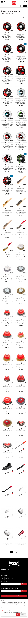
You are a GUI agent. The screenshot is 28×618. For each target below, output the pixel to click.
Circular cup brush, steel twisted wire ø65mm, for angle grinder (7, 390)
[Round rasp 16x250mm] (7, 489)
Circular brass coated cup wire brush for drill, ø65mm (21, 257)
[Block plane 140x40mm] (7, 467)
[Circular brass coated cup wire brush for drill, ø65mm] (21, 247)
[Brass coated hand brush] (7, 247)
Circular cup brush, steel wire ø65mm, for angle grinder (7, 323)
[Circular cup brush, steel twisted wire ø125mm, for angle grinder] (7, 401)
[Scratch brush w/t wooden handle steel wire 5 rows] (21, 181)
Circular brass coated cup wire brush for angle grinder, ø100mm (7, 367)
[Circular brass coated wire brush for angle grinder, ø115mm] (7, 423)
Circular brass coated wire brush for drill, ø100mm (21, 301)
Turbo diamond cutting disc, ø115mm (7, 147)
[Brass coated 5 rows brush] (7, 203)
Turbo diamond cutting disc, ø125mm (21, 147)
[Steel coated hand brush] (21, 225)
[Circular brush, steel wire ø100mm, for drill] (7, 291)
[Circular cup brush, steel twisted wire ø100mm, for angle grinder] (21, 379)
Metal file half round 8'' (20, 455)
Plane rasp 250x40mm (20, 477)
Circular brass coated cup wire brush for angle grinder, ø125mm (21, 367)
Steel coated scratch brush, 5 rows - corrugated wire (21, 213)
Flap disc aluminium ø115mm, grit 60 (21, 37)
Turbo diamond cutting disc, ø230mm (7, 169)
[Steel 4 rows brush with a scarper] (7, 225)
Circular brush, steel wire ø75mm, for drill (21, 279)
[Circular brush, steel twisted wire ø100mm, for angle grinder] (21, 423)
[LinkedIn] (9, 578)
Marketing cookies (18, 612)
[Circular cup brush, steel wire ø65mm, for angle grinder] (7, 313)
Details (3, 608)
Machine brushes (20, 254)
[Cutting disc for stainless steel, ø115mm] (21, 159)
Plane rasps (7, 474)
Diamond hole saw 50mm (20, 522)
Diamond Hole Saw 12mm (21, 500)
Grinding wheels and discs (7, 35)
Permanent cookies (14, 610)
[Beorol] (14, 2)
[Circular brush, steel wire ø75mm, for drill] (21, 269)
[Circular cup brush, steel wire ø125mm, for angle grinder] (7, 335)
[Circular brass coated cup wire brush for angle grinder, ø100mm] (7, 357)
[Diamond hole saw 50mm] (21, 511)
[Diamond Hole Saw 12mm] (21, 489)
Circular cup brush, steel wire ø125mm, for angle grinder (7, 345)
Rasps (20, 452)
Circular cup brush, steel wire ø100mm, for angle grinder (21, 323)
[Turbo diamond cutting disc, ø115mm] (7, 137)
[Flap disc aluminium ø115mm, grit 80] (7, 48)
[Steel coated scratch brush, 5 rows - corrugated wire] (21, 203)
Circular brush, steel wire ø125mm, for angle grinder (21, 412)
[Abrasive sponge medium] (21, 70)
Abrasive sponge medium (21, 81)
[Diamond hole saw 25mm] (7, 511)
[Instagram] (5, 578)
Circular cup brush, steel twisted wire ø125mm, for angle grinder (7, 412)
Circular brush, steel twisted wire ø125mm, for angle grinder (7, 456)
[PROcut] (11, 30)
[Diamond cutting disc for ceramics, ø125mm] (7, 114)
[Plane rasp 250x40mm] (21, 467)
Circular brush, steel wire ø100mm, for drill (7, 301)
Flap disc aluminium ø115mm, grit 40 (7, 37)
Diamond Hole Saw (21, 496)
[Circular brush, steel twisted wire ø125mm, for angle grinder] (7, 445)
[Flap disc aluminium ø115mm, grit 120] (7, 70)
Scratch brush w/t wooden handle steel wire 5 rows (21, 191)
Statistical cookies (7, 612)
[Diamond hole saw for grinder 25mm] (21, 533)
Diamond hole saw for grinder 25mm (20, 544)
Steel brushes (20, 188)
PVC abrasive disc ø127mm (7, 103)
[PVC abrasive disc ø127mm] (7, 92)
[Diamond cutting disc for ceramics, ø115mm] (21, 92)
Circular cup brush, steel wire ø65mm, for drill (7, 279)
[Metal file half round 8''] (21, 445)
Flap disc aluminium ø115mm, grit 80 (7, 59)
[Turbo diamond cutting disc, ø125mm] (21, 137)
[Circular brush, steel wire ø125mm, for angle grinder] (21, 401)
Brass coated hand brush (7, 257)
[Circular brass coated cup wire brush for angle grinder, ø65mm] (21, 335)
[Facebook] (2, 578)
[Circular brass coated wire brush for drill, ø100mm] (21, 291)
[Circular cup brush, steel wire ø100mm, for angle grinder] (21, 313)
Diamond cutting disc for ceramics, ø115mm (21, 103)
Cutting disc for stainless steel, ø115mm (21, 169)
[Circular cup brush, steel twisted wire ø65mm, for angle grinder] (7, 379)
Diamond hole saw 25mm (7, 522)
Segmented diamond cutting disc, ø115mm (21, 125)
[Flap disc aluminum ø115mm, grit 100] (21, 48)
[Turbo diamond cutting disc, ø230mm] (7, 159)
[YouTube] (12, 578)
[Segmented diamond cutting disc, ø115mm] (21, 114)
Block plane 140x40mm (7, 477)
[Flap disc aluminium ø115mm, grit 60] (21, 26)
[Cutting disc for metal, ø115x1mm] (7, 181)
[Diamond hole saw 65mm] (7, 533)
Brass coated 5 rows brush (7, 213)
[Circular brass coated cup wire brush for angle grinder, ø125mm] (21, 357)
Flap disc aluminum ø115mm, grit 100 (21, 59)
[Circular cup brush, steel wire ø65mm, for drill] (7, 269)
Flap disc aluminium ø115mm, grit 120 (7, 81)
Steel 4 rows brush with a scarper (7, 235)
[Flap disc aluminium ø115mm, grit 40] (7, 26)
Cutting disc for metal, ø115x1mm (7, 191)
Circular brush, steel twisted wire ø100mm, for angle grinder (20, 434)
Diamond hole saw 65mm (7, 544)
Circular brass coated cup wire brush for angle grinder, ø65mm (21, 345)
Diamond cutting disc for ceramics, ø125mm (7, 125)
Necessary (5, 610)
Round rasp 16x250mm (7, 499)
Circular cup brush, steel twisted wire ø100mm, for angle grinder (21, 390)
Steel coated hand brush (21, 234)
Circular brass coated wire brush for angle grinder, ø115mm (7, 434)
